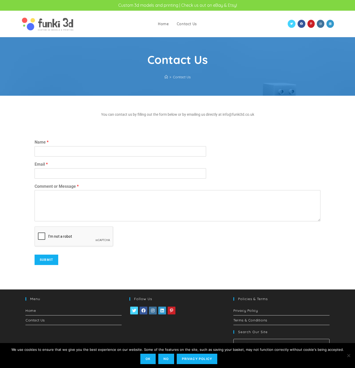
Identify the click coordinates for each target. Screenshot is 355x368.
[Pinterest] (171, 310)
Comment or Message (57, 186)
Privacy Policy (245, 310)
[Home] (166, 77)
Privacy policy (197, 359)
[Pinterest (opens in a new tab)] (311, 24)
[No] (348, 355)
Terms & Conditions (250, 320)
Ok (148, 359)
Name (42, 142)
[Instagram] (153, 310)
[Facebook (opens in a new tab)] (301, 24)
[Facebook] (143, 310)
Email (41, 164)
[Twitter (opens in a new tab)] (291, 24)
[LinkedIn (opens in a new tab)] (330, 24)
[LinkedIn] (162, 310)
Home (30, 310)
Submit (46, 260)
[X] (134, 310)
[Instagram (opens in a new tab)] (320, 24)
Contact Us (181, 77)
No (166, 359)
